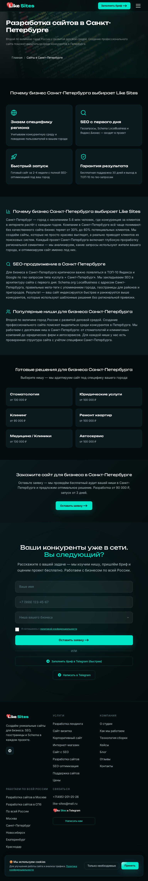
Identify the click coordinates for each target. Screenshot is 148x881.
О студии (106, 724)
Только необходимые (101, 865)
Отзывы (105, 759)
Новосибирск (15, 832)
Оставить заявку (71, 505)
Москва (11, 818)
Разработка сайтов (66, 759)
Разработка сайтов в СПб (23, 804)
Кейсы (104, 745)
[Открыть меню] (138, 6)
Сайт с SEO (61, 752)
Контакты (106, 766)
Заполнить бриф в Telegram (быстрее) (76, 661)
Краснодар (13, 847)
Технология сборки (113, 738)
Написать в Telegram (77, 675)
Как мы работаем (112, 731)
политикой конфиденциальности (58, 628)
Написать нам (73, 820)
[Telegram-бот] (10, 751)
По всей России (17, 811)
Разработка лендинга (68, 724)
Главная (17, 57)
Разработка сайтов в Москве (26, 797)
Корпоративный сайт (67, 738)
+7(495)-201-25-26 (66, 797)
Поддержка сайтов (66, 773)
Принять (129, 865)
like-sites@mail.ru (65, 803)
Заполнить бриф (111, 5)
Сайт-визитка (62, 731)
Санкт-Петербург (18, 825)
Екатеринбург (15, 839)
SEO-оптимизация (65, 766)
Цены (57, 780)
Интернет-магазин (66, 745)
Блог (103, 752)
